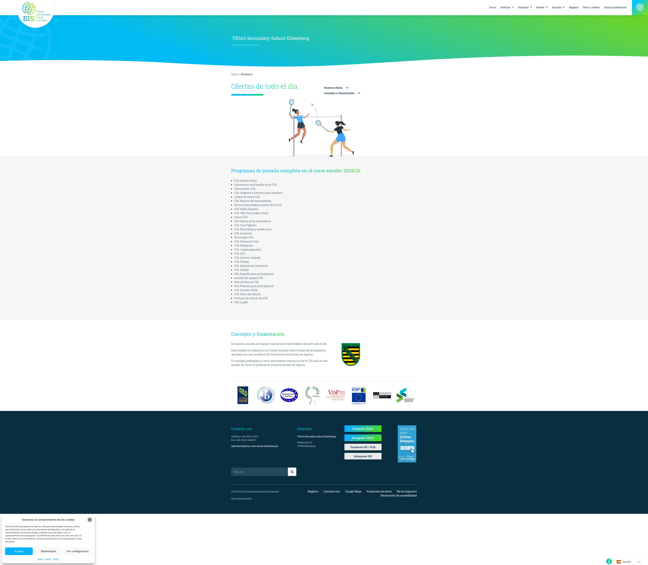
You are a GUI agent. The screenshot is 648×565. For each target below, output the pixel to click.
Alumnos (523, 7)
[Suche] (292, 472)
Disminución (48, 551)
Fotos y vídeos (591, 7)
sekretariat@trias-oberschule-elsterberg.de (254, 446)
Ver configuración (78, 551)
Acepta (19, 551)
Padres (540, 7)
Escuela (556, 7)
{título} (40, 559)
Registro (573, 7)
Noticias (505, 7)
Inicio (492, 7)
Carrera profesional (615, 7)
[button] (89, 519)
